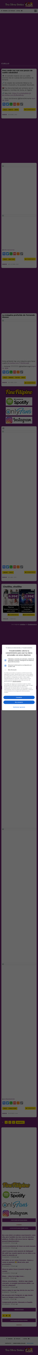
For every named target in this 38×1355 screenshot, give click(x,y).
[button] (19, 670)
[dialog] (19, 677)
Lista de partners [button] (17, 681)
